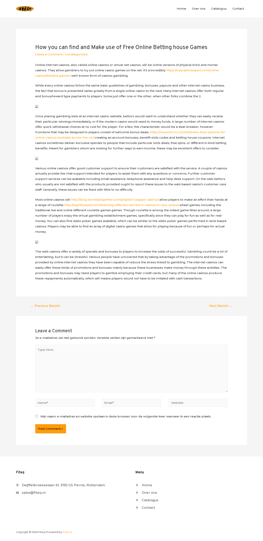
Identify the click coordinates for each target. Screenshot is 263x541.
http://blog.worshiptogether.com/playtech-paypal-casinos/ (115, 199)
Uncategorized (76, 54)
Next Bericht (220, 306)
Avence (67, 532)
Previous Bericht (45, 306)
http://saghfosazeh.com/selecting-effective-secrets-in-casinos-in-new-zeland (121, 205)
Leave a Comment (49, 54)
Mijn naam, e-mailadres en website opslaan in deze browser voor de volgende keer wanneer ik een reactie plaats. (125, 416)
